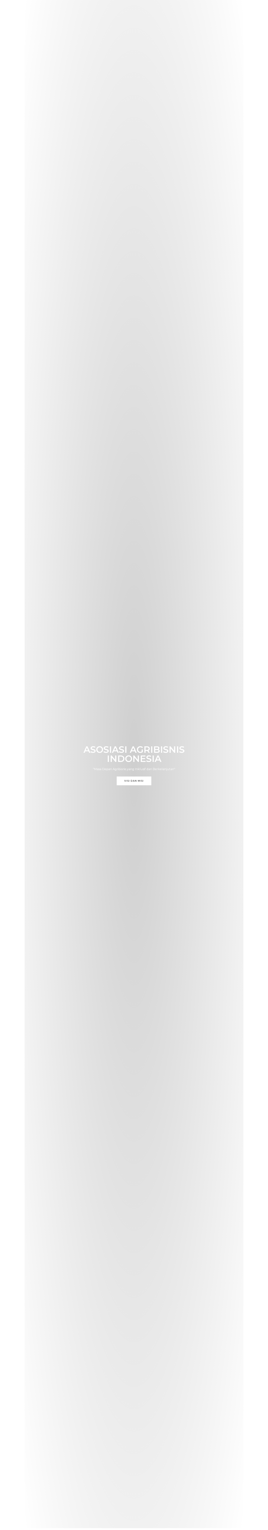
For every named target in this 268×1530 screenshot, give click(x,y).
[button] (134, 781)
